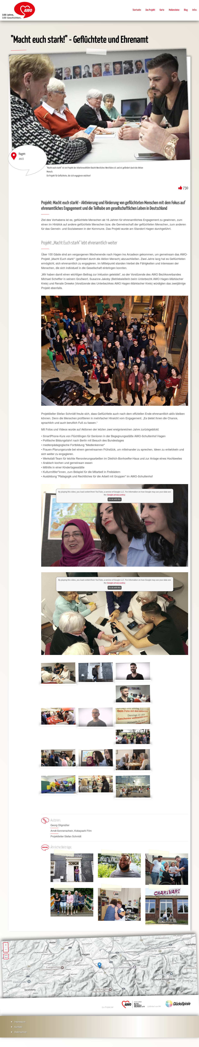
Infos (194, 10)
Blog (186, 10)
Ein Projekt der (108, 1007)
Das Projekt (150, 10)
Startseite (137, 10)
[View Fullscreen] (6, 956)
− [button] (6, 950)
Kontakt (18, 1026)
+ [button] (6, 945)
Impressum (19, 1021)
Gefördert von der (154, 1006)
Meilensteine (174, 10)
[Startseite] (18, 10)
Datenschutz (20, 1031)
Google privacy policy (116, 495)
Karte (162, 10)
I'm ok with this (115, 499)
